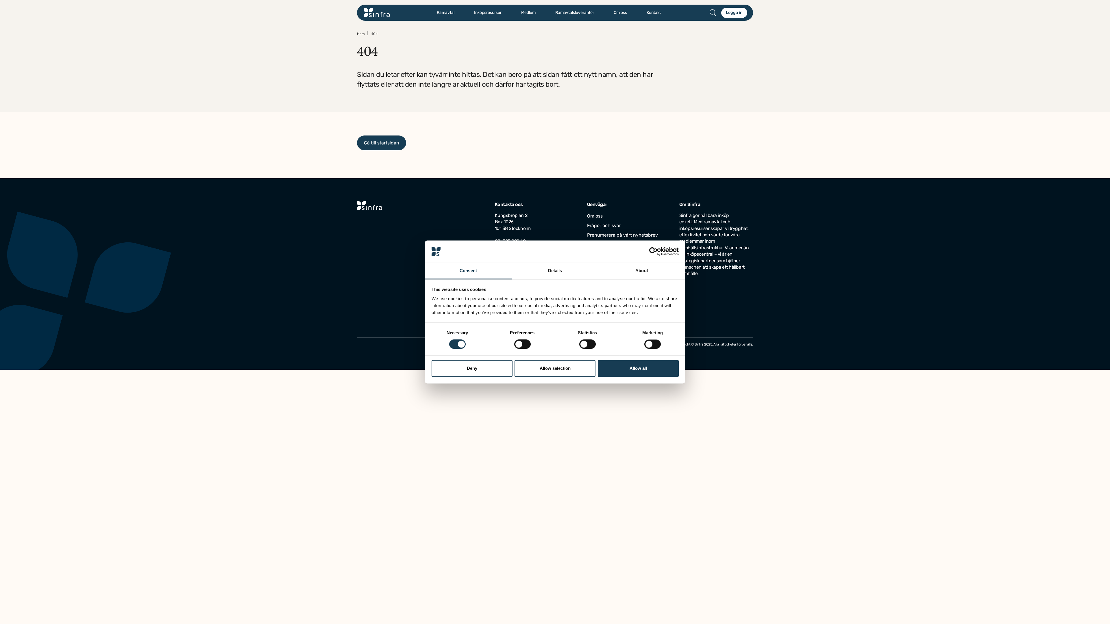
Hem (361, 34)
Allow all (638, 368)
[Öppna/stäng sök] (713, 13)
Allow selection (555, 368)
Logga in (734, 12)
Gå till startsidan (381, 143)
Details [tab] (555, 270)
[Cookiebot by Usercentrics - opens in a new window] (653, 251)
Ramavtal (445, 12)
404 (374, 34)
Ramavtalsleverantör (574, 12)
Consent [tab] (468, 270)
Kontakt (654, 12)
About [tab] (641, 270)
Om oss (620, 12)
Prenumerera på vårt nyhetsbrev (622, 235)
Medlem (528, 12)
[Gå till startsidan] (377, 12)
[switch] (522, 344)
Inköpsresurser (488, 12)
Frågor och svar (604, 225)
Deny (472, 368)
